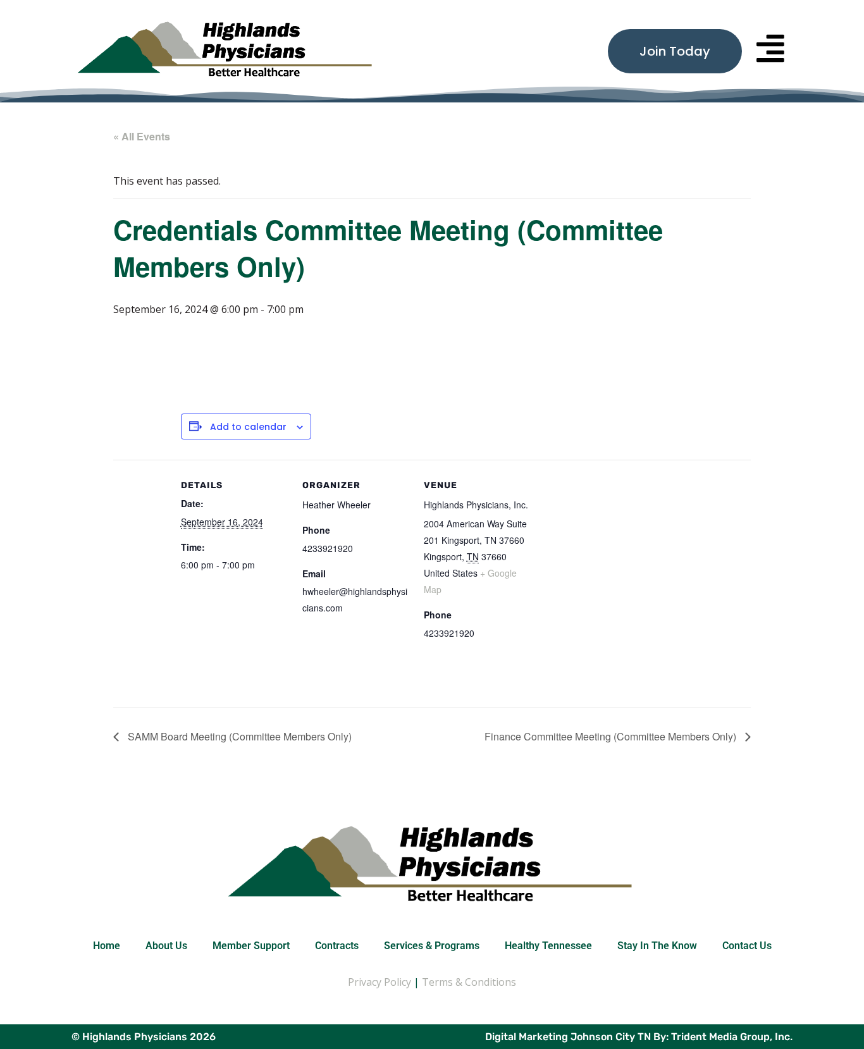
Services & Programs (431, 946)
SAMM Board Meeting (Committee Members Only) (238, 736)
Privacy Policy (379, 982)
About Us (166, 946)
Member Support (251, 946)
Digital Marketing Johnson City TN (568, 1037)
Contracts (337, 946)
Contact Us (747, 946)
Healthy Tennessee (548, 946)
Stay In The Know (657, 946)
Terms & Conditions (469, 982)
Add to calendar (248, 426)
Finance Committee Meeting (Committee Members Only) (611, 736)
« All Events (141, 136)
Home (106, 946)
